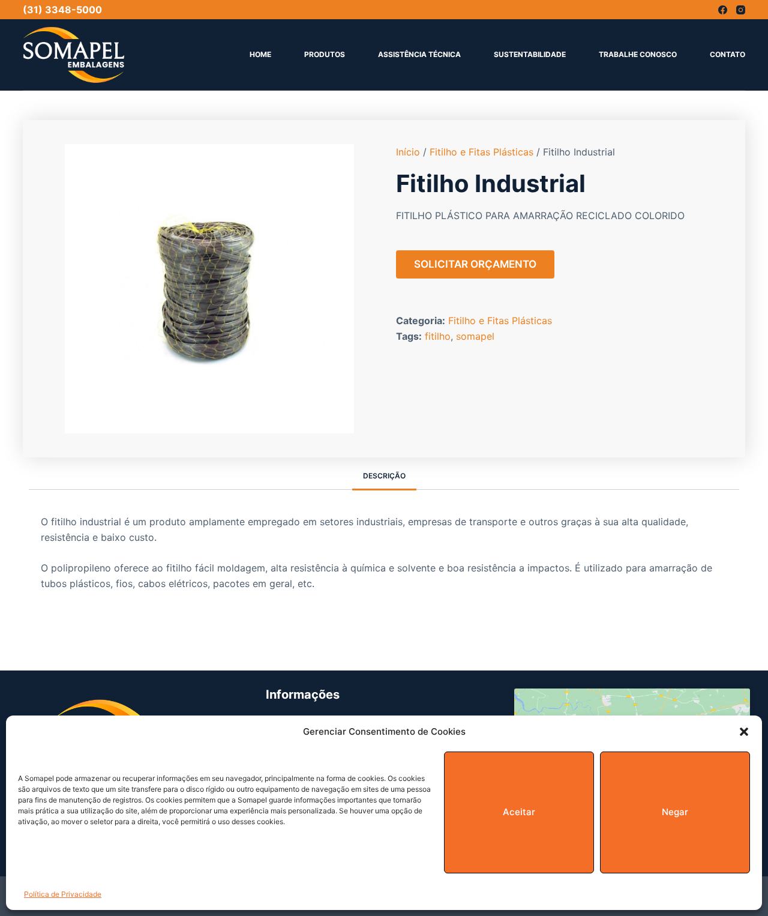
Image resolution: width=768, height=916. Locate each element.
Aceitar (519, 812)
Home (260, 54)
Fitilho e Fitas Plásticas (481, 152)
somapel (475, 336)
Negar (675, 812)
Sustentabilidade (530, 54)
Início (408, 152)
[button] (744, 732)
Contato (727, 54)
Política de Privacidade (62, 894)
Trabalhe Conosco (638, 54)
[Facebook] (722, 9)
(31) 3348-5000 (62, 10)
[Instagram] (740, 9)
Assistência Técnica (419, 54)
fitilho (438, 336)
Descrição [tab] (384, 475)
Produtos (324, 54)
